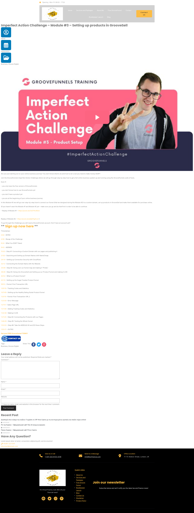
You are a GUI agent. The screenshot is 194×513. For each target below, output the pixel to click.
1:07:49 (3, 292)
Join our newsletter (109, 482)
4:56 (2, 239)
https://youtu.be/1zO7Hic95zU (29, 211)
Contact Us (80, 495)
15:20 (3, 251)
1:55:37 (3, 329)
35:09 (3, 268)
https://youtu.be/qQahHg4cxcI (28, 219)
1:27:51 (3, 305)
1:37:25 (3, 317)
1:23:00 (3, 301)
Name (3, 382)
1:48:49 (3, 321)
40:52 (3, 276)
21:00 (3, 255)
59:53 (3, 284)
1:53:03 (3, 325)
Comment (5, 360)
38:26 (3, 272)
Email (3, 389)
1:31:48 (3, 309)
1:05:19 (3, 288)
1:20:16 (3, 297)
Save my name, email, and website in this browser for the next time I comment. (31, 404)
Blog (77, 493)
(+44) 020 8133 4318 (53, 457)
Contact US (144, 13)
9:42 (2, 247)
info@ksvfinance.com (93, 457)
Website (4, 397)
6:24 (2, 243)
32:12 (3, 264)
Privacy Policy (81, 501)
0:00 (2, 235)
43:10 (3, 280)
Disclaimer (80, 498)
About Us (79, 475)
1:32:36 (3, 313)
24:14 (3, 260)
